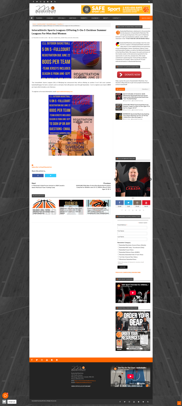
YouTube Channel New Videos (128, 257)
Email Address (122, 225)
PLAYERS (39, 18)
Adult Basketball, (55, 37)
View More (145, 89)
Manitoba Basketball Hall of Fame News (131, 254)
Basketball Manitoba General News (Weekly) (132, 245)
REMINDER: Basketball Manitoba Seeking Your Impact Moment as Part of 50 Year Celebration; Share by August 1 (136, 115)
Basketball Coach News (126, 250)
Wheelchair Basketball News (127, 259)
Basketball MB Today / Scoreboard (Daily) (131, 247)
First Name (120, 231)
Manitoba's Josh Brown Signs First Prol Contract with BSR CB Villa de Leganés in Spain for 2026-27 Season (71, 211)
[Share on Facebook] (38, 175)
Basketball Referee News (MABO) (129, 252)
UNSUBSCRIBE (136, 272)
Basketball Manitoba (37, 401)
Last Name (120, 236)
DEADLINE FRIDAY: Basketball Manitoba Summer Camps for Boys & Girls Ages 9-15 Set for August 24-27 (136, 106)
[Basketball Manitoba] (46, 9)
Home (34, 24)
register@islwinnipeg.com (64, 91)
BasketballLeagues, (67, 37)
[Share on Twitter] (50, 175)
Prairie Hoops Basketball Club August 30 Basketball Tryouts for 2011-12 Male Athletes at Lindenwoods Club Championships (98, 211)
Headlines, (76, 37)
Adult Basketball (41, 24)
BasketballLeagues (51, 24)
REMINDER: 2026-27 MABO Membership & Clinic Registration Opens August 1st (43, 211)
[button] (115, 179)
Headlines (60, 24)
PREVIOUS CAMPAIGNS (123, 272)
